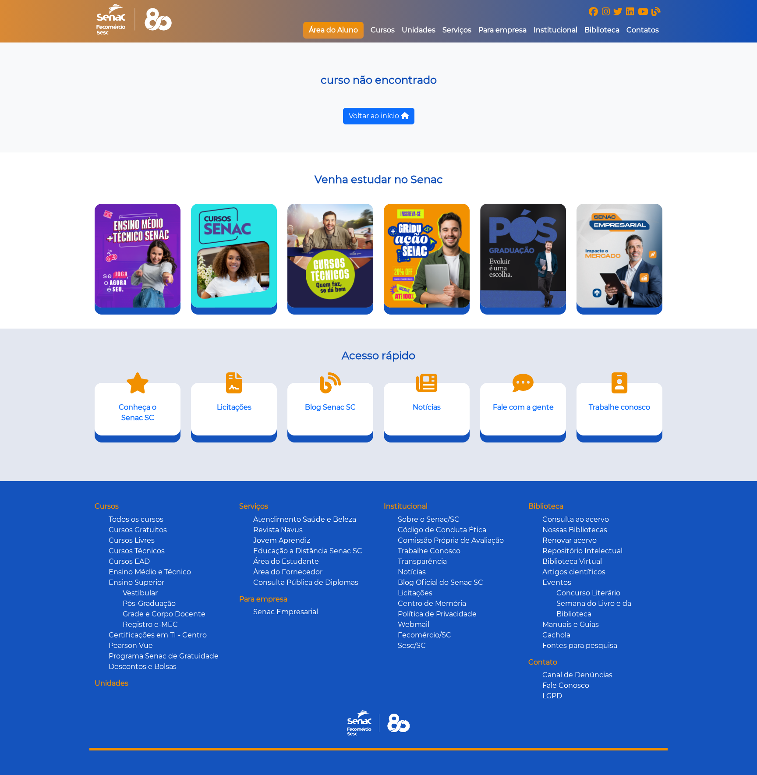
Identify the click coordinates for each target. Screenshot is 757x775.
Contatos (642, 30)
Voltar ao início (375, 116)
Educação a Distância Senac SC (307, 551)
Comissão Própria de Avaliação (451, 540)
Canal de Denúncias (577, 675)
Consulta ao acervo (575, 519)
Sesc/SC (412, 645)
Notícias (412, 572)
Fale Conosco (565, 685)
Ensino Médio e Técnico (150, 572)
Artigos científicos (573, 572)
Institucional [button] (555, 30)
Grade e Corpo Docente (164, 614)
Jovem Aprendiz (281, 540)
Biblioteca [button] (601, 30)
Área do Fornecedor (287, 572)
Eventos (556, 582)
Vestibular (140, 593)
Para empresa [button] (502, 30)
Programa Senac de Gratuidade (164, 656)
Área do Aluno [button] (333, 30)
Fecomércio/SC (424, 635)
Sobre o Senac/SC (429, 519)
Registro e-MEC (150, 624)
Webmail (413, 624)
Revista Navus (278, 530)
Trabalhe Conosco (429, 551)
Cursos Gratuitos (138, 530)
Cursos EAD (129, 561)
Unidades (418, 30)
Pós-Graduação (149, 603)
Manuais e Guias (570, 624)
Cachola (556, 635)
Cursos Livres (132, 540)
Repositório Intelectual (582, 551)
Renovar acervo (569, 540)
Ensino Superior (136, 582)
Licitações (415, 593)
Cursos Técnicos (137, 551)
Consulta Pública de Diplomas (305, 582)
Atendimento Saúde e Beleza (304, 519)
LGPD (552, 696)
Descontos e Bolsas (143, 666)
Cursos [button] (383, 30)
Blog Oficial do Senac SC (440, 582)
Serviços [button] (456, 30)
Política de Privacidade (437, 614)
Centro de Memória (432, 603)
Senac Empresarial (285, 612)
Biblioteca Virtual (572, 561)
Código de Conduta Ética (442, 530)
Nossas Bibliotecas (574, 530)
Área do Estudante (286, 561)
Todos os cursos (136, 519)
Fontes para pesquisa (579, 645)
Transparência (422, 561)
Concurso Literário (588, 593)
